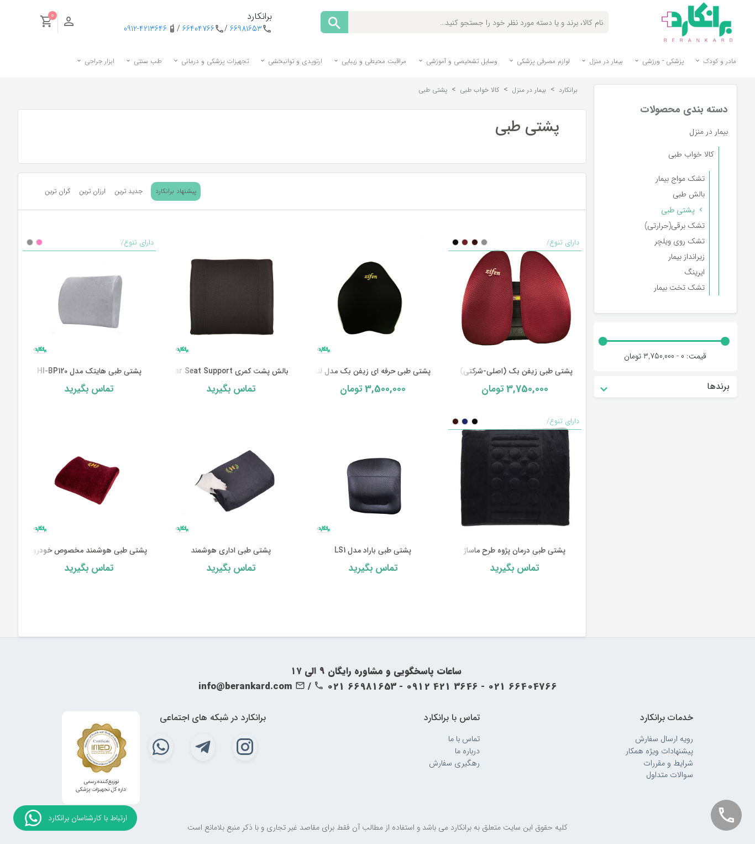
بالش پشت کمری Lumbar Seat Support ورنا (215, 371)
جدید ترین (128, 191)
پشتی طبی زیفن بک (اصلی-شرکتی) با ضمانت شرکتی (489, 371)
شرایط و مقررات (668, 763)
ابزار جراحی (98, 61)
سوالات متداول (669, 775)
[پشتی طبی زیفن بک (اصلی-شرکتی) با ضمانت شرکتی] (515, 297)
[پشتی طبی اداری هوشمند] (231, 476)
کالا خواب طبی (691, 154)
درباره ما (467, 751)
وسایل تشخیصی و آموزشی (460, 61)
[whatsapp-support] (33, 818)
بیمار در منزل (605, 61)
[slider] (725, 341)
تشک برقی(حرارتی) (674, 226)
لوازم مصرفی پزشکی (542, 61)
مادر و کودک (718, 61)
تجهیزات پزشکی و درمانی (214, 61)
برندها (718, 386)
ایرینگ (694, 272)
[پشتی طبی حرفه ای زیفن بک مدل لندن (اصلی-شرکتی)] (373, 297)
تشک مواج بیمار (680, 179)
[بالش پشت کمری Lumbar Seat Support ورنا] (231, 297)
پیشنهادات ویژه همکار (659, 751)
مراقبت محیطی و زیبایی (372, 61)
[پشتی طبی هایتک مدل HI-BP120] (89, 297)
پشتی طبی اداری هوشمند (231, 550)
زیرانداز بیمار (686, 257)
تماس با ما (464, 739)
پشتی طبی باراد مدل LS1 (372, 550)
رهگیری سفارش (454, 763)
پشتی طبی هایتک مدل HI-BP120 (89, 371)
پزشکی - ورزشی (662, 61)
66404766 (198, 29)
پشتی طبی (678, 210)
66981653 (246, 29)
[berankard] (697, 21)
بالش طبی (689, 194)
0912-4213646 (145, 29)
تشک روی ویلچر (679, 241)
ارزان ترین (92, 191)
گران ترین (57, 191)
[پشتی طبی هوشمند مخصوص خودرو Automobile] (89, 476)
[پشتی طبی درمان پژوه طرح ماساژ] (515, 476)
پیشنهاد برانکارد (175, 191)
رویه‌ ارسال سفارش (664, 739)
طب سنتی (147, 61)
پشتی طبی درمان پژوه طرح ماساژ (514, 550)
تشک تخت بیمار (679, 288)
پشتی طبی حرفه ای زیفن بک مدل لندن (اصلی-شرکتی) (345, 371)
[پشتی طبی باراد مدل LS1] (373, 476)
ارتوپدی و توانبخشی (294, 61)
